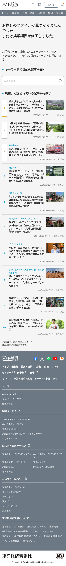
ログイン (51, 5)
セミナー (6, 372)
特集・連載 (29, 13)
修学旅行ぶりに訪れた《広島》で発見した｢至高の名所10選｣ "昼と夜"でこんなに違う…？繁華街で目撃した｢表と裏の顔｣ (26, 303)
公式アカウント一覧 (36, 526)
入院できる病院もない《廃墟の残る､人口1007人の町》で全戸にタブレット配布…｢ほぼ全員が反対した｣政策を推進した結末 (26, 128)
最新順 (15, 13)
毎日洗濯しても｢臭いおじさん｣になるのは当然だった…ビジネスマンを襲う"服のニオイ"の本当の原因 (26, 325)
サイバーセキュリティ (12, 399)
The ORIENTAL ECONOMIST (16, 419)
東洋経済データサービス (13, 462)
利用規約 (6, 511)
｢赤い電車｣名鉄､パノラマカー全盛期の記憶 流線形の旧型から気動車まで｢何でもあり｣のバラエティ (26, 152)
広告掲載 (54, 526)
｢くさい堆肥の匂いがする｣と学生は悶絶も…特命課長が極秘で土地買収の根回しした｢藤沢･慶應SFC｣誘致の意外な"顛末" (26, 201)
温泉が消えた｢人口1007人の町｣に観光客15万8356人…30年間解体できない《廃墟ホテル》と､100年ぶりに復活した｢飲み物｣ (26, 106)
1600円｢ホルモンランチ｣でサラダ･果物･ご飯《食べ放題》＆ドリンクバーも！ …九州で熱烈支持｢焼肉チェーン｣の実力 (26, 227)
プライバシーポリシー (42, 531)
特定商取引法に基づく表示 (27, 536)
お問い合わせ (29, 541)
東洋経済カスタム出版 (43, 467)
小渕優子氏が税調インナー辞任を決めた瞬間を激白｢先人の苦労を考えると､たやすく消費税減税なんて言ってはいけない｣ (26, 252)
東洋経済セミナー (41, 462)
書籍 (32, 372)
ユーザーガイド (9, 506)
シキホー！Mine (9, 438)
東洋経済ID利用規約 (53, 536)
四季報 (20, 372)
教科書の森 (7, 471)
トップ (5, 13)
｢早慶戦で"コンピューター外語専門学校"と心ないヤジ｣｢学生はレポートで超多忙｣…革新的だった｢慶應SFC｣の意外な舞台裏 (26, 176)
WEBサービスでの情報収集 (15, 531)
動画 (50, 13)
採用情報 (18, 526)
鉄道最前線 (7, 404)
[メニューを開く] (62, 4)
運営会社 (6, 526)
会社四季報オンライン (12, 424)
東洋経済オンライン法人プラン (17, 454)
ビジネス (6, 378)
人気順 (41, 13)
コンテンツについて (11, 492)
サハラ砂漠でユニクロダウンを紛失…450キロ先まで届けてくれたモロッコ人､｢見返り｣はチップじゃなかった (26, 281)
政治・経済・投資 (23, 378)
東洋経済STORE (10, 429)
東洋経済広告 (8, 467)
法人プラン (7, 501)
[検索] (60, 81)
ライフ (56, 378)
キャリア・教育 (42, 378)
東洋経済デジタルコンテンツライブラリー (22, 434)
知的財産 (6, 536)
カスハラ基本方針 (10, 541)
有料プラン (7, 497)
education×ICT (9, 394)
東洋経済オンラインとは (13, 487)
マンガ (59, 13)
